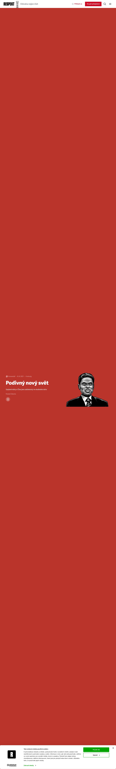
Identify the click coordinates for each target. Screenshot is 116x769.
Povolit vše (96, 749)
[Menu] (110, 4)
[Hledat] (105, 4)
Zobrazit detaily (29, 765)
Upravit (95, 755)
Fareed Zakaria (11, 394)
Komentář (11, 376)
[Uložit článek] (8, 399)
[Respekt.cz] (9, 4)
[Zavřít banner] (113, 748)
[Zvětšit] (87, 388)
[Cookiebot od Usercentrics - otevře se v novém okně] (12, 765)
